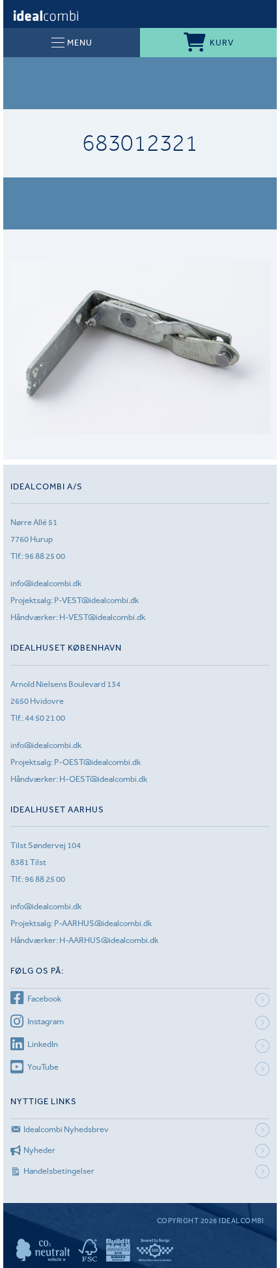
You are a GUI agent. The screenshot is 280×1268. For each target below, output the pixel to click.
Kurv (222, 42)
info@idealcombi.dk (45, 583)
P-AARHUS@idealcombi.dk (103, 923)
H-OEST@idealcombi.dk (103, 779)
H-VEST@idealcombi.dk (102, 617)
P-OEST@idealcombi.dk (97, 762)
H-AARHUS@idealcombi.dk (108, 940)
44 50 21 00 (45, 718)
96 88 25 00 (45, 556)
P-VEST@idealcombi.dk (96, 600)
